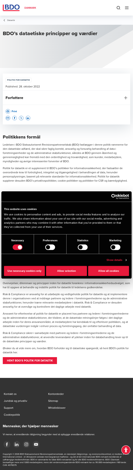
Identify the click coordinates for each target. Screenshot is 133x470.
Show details (114, 259)
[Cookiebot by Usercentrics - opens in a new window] (114, 196)
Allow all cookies (108, 270)
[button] (8, 118)
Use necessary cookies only (24, 270)
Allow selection (66, 270)
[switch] (50, 247)
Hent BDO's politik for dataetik (30, 360)
